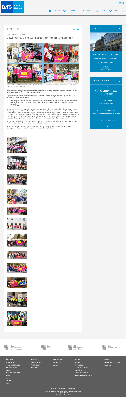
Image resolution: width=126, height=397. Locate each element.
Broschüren (78, 370)
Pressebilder (107, 365)
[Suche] (122, 3)
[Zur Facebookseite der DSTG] (115, 3)
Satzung (8, 370)
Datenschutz (71, 388)
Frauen (8, 378)
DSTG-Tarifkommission (13, 373)
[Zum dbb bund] (12, 347)
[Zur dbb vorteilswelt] (110, 347)
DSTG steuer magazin (81, 367)
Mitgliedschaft (58, 359)
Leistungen (56, 365)
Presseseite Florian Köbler (112, 362)
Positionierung (35, 365)
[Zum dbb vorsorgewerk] (76, 347)
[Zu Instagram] (119, 3)
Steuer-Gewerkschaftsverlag (83, 375)
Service (77, 359)
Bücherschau (79, 362)
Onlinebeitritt (57, 362)
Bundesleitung (10, 362)
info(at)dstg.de (105, 69)
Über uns (9, 359)
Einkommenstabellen (81, 373)
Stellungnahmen (36, 362)
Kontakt (53, 388)
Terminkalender (100, 80)
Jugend (8, 375)
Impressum (61, 388)
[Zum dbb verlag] (50, 347)
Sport (7, 383)
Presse (106, 359)
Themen (34, 359)
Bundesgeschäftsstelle (13, 365)
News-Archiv (35, 367)
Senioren (8, 380)
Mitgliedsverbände (11, 367)
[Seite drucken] (77, 29)
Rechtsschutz (79, 365)
